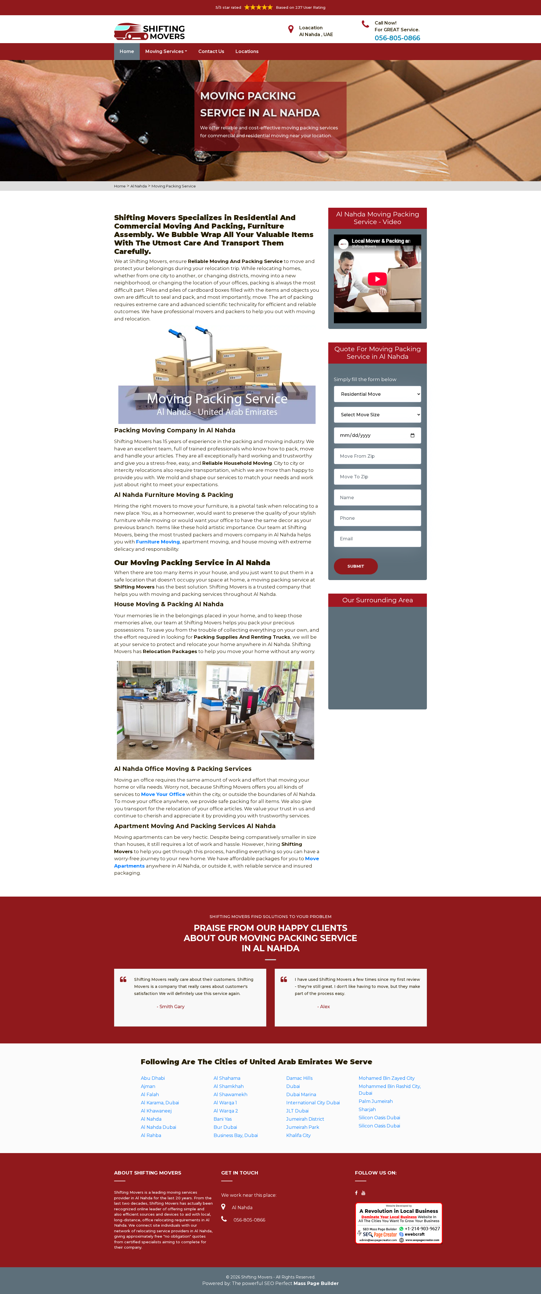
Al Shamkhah (229, 1086)
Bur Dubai (225, 1127)
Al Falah (150, 1094)
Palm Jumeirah (376, 1101)
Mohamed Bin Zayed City (387, 1078)
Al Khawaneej (156, 1111)
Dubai (293, 1086)
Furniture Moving (158, 542)
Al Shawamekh (230, 1094)
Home (127, 51)
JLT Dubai (297, 1111)
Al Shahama (227, 1078)
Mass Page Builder (316, 1283)
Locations (247, 51)
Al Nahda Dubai (158, 1127)
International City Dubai (313, 1102)
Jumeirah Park (302, 1127)
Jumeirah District (305, 1119)
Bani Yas (223, 1119)
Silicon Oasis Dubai (379, 1117)
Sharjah (367, 1109)
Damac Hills (299, 1078)
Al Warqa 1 (225, 1102)
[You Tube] (363, 1193)
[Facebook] (356, 1193)
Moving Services (164, 51)
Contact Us (211, 51)
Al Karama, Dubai (160, 1102)
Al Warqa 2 (226, 1111)
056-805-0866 (397, 38)
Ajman (148, 1086)
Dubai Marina (301, 1094)
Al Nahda (138, 186)
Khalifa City (298, 1135)
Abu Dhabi (153, 1078)
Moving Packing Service (174, 186)
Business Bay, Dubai (236, 1135)
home (120, 186)
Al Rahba (151, 1135)
